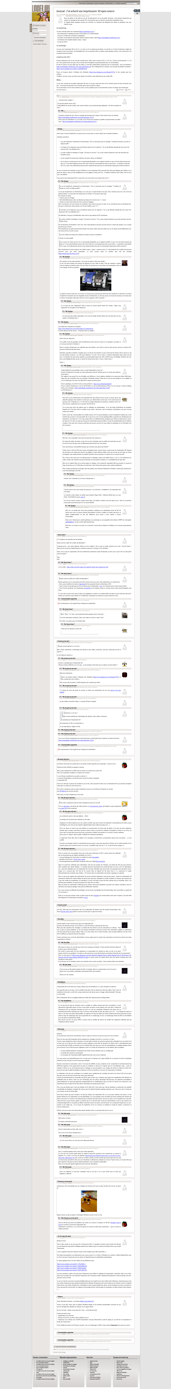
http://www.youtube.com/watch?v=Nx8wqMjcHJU (72, 1266)
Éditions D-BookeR (94, 1364)
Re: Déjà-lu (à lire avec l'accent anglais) (45, 1361)
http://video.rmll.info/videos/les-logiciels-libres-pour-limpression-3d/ (87, 567)
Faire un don (119, 1362)
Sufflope (66, 670)
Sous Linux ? (62, 535)
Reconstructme (100, 861)
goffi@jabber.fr (70, 522)
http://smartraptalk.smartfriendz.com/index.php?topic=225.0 (76, 740)
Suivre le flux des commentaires (66, 1346)
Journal (61, 11)
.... (58, 95)
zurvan (69, 394)
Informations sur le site (122, 1366)
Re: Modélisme (66, 1000)
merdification (66, 1362)
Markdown (121, 89)
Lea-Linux (92, 1375)
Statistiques (119, 1374)
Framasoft (92, 1372)
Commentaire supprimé (69, 599)
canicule (65, 1367)
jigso (64, 659)
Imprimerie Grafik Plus (95, 1379)
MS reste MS (39, 1369)
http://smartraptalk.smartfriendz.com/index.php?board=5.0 (79, 121)
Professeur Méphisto (69, 698)
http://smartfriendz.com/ (87, 31)
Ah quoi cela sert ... (64, 759)
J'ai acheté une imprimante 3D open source (90, 11)
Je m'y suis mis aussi (64, 1236)
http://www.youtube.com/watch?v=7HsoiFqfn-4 (71, 1264)
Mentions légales (120, 1361)
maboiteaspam (65, 97)
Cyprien (64, 14)
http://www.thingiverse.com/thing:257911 (102, 72)
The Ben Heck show (67, 911)
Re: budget (39, 1377)
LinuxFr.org (41, 12)
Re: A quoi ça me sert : (68, 658)
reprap (83, 16)
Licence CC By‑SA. (96, 14)
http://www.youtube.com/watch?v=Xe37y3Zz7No (72, 1270)
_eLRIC (63, 1298)
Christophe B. (66, 731)
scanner (88, 16)
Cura (101, 586)
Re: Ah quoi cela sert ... (68, 797)
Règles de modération (122, 1372)
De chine (61, 919)
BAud (64, 799)
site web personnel (71, 14)
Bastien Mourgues (66, 642)
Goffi (63, 130)
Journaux (90, 3)
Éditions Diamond (94, 1366)
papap (64, 563)
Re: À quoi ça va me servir (69, 1218)
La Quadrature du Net (95, 1374)
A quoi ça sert (62, 905)
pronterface (87, 588)
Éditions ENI (93, 1369)
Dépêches (82, 3)
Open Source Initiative (95, 1377)
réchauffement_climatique (69, 1366)
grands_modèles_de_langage (70, 1364)
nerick (64, 850)
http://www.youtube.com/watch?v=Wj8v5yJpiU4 (71, 1268)
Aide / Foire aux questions (123, 1367)
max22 (63, 906)
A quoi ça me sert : (64, 641)
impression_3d (70, 16)
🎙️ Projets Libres (119, 3)
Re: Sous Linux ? (66, 562)
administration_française (69, 1369)
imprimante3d (77, 16)
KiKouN (66, 610)
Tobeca (60, 1296)
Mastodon (77, 130)
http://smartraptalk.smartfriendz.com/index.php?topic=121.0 (76, 117)
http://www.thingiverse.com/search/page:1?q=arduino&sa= (76, 328)
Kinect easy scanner (79, 859)
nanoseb (65, 1002)
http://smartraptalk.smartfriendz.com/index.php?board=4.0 (74, 66)
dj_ (65, 687)
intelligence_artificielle (68, 1361)
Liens (96, 3)
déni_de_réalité (66, 1379)
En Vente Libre (93, 1370)
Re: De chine (65, 942)
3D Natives (63, 791)
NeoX (65, 709)
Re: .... (63, 111)
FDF (63, 920)
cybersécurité (66, 1370)
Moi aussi (61, 1029)
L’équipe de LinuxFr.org (122, 1364)
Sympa (60, 129)
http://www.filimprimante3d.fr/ (103, 384)
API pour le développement (123, 1375)
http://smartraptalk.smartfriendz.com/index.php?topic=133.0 (92, 388)
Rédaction (109, 3)
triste (37, 1372)
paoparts (96, 895)
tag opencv (67, 806)
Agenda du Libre (94, 1361)
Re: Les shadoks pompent (42, 1362)
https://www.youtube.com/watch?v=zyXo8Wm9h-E (72, 68)
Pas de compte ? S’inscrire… (40, 44)
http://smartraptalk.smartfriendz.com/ (109, 37)
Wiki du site (119, 1370)
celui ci (83, 497)
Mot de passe (35, 33)
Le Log (85, 897)
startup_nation (66, 1375)
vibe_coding (66, 1374)
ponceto (64, 1237)
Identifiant (35, 28)
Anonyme (69, 312)
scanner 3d (63, 808)
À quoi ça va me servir (65, 1181)
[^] (59, 111)
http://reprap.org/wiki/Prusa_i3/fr (69, 253)
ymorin (63, 536)
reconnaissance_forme (96, 806)
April (91, 1362)
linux (64, 1377)
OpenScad (82, 584)
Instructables (95, 857)
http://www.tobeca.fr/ (87, 1301)
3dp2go (64, 1334)
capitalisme (65, 1372)
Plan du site (119, 1379)
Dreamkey (67, 258)
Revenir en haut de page (59, 1352)
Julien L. (71, 486)
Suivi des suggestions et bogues (124, 1369)
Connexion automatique (40, 37)
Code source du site (121, 1377)
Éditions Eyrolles (94, 1367)
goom (63, 983)
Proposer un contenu (40, 25)
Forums (101, 3)
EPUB (129, 89)
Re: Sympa (64, 181)
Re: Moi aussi (65, 1113)
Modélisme (61, 982)
